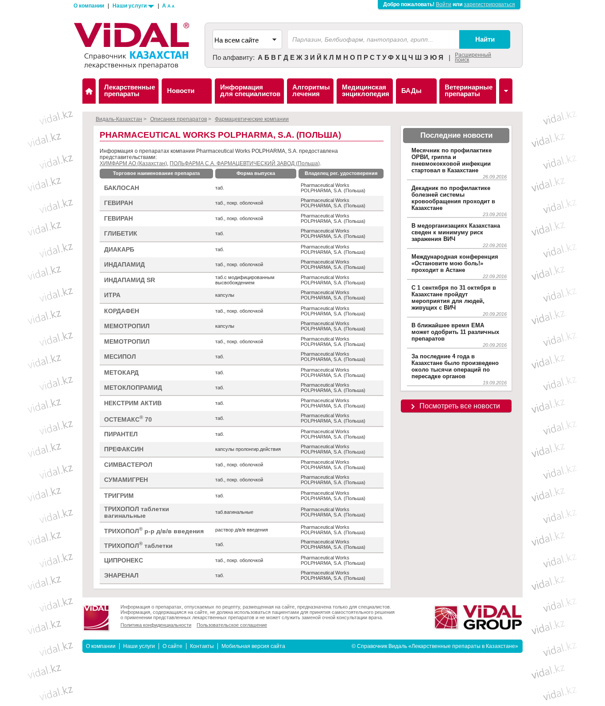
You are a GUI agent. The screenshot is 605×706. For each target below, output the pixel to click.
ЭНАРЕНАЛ (121, 575)
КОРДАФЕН (121, 311)
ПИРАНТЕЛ (121, 434)
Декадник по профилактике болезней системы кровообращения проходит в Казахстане (453, 198)
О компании (89, 6)
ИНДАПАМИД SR (129, 280)
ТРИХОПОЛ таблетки (138, 545)
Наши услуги (130, 6)
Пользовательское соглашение (232, 625)
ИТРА (112, 295)
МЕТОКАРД (121, 372)
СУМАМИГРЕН (126, 480)
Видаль (89, 91)
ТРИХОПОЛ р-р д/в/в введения (154, 530)
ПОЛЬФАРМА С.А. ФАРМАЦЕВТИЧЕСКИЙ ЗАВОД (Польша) (245, 163)
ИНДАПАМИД (124, 264)
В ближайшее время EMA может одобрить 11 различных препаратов (455, 332)
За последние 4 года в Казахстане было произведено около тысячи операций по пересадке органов (455, 366)
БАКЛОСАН (121, 188)
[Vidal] (505, 91)
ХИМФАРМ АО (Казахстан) (133, 163)
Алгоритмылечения (311, 90)
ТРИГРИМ (119, 496)
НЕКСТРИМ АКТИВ (133, 403)
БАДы (411, 90)
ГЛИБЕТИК (120, 233)
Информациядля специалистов (250, 90)
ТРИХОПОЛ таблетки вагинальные (136, 513)
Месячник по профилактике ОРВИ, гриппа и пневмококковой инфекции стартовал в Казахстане (451, 160)
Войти (443, 4)
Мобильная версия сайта (253, 646)
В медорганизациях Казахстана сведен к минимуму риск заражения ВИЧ (455, 232)
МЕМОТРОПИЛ (127, 326)
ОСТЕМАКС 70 (128, 419)
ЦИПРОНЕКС (123, 560)
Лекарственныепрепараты (129, 90)
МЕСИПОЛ (120, 356)
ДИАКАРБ (119, 249)
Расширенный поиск (473, 57)
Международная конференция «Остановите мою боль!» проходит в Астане (454, 263)
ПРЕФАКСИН (123, 449)
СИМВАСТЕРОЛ (128, 465)
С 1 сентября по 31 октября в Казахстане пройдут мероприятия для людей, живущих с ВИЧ (453, 297)
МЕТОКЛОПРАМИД (133, 387)
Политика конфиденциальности (155, 625)
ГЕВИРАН (118, 203)
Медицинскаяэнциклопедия (365, 90)
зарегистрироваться (489, 4)
